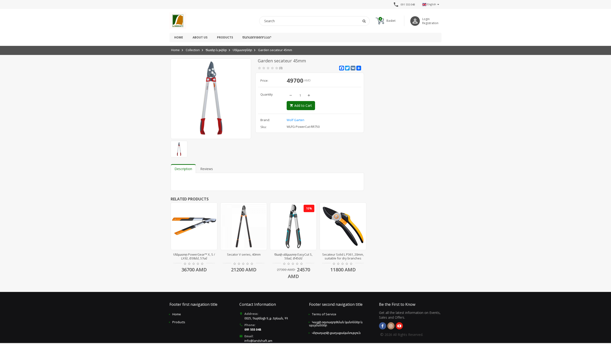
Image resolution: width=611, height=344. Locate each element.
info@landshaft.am (258, 341)
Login (426, 19)
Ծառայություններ (256, 37)
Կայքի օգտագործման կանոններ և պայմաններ (336, 323)
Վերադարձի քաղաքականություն (336, 333)
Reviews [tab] (206, 169)
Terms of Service (324, 314)
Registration (430, 23)
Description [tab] (183, 169)
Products (225, 37)
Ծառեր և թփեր (216, 50)
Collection (193, 50)
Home (178, 37)
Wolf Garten (295, 120)
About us (200, 37)
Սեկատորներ (242, 50)
